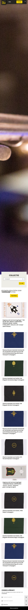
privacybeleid (4, 593)
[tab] (26, 597)
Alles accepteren (14, 608)
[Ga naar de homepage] (3, 2)
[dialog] (14, 599)
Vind (22, 283)
